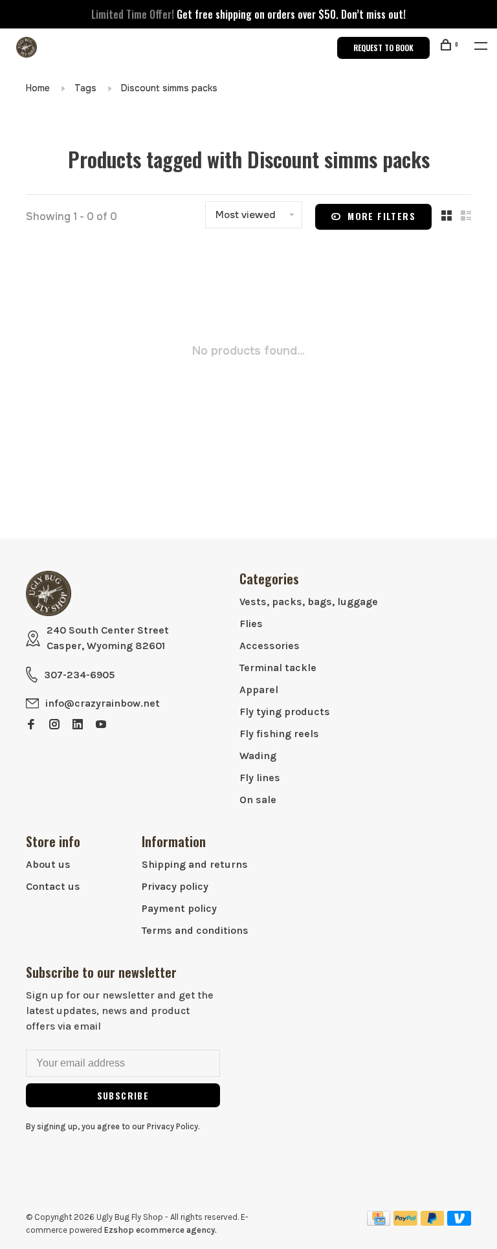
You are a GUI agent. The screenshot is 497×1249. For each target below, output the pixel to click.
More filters (381, 216)
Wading (257, 755)
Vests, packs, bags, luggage (308, 601)
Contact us (53, 886)
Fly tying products (284, 711)
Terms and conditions (195, 930)
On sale (257, 799)
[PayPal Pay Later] (433, 1222)
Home (38, 88)
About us (48, 864)
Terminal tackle (277, 667)
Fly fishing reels (279, 733)
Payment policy (179, 908)
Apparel (258, 689)
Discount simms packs (169, 88)
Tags (85, 88)
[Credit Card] (378, 1222)
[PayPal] (405, 1222)
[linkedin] (77, 725)
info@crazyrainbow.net (102, 703)
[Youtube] (101, 725)
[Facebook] (31, 725)
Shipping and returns (195, 864)
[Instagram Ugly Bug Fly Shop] (54, 725)
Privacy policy (175, 886)
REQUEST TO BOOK (383, 47)
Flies (251, 623)
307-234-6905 (79, 675)
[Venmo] (459, 1222)
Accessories (269, 645)
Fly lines (259, 777)
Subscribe (123, 1095)
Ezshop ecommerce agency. (160, 1230)
